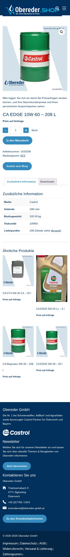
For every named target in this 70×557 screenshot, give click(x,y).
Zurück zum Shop (17, 166)
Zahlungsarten (12, 554)
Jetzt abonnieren (16, 466)
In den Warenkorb (17, 140)
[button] (61, 32)
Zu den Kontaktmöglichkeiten (24, 518)
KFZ (22, 155)
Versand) (56, 230)
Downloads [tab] (47, 181)
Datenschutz (28, 543)
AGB (42, 543)
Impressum (10, 543)
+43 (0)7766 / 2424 (19, 502)
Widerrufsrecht (13, 549)
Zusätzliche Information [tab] (21, 181)
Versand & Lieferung (38, 549)
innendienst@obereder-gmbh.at (26, 508)
